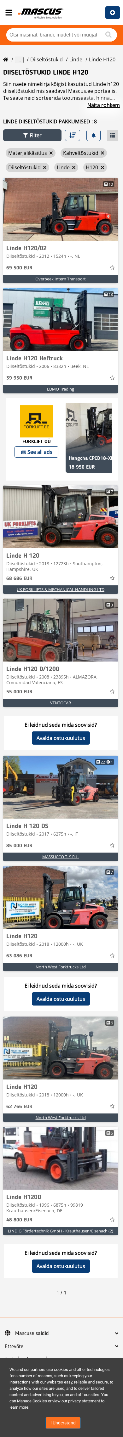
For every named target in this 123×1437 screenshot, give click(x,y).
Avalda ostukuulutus (61, 738)
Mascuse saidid (32, 1333)
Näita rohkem (103, 105)
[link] (60, 209)
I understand (63, 1422)
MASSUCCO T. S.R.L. (60, 856)
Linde (75, 59)
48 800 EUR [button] (19, 1220)
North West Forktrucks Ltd (61, 967)
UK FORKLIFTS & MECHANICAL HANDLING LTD (60, 589)
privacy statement (84, 1401)
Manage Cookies (32, 1401)
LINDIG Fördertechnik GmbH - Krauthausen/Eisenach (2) (60, 1231)
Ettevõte (14, 1347)
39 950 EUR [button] (19, 378)
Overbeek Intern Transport (60, 279)
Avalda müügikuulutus (112, 12)
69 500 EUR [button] (19, 268)
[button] (32, 135)
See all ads (39, 451)
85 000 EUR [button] (19, 845)
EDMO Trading (60, 389)
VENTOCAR (60, 703)
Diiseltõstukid (46, 59)
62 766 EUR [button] (19, 1106)
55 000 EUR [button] (19, 692)
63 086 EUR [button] (19, 956)
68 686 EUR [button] (19, 578)
